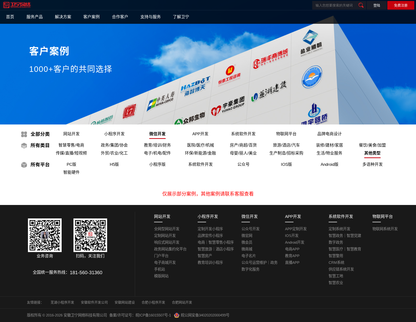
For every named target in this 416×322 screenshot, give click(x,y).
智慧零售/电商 (71, 145)
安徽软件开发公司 (94, 302)
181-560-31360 (86, 272)
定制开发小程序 (210, 229)
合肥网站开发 (182, 302)
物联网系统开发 (385, 229)
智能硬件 (71, 172)
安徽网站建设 (125, 302)
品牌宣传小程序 (210, 236)
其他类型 (372, 153)
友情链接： (35, 302)
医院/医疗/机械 (200, 145)
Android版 (329, 164)
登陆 (376, 5)
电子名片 (248, 256)
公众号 (243, 164)
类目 (40, 145)
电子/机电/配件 (157, 153)
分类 (40, 134)
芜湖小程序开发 (62, 302)
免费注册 (401, 5)
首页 (10, 17)
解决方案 (63, 17)
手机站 (159, 269)
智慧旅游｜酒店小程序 (216, 249)
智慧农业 (336, 283)
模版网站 (161, 276)
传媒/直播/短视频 (71, 153)
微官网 (246, 236)
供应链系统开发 (341, 269)
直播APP (292, 262)
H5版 (114, 164)
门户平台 (161, 256)
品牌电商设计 (329, 134)
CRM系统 (336, 262)
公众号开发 (250, 229)
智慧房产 (205, 256)
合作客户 (120, 17)
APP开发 (200, 134)
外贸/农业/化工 (114, 153)
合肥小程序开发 (153, 302)
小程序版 (157, 164)
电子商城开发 (165, 262)
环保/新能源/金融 (200, 153)
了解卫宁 (181, 17)
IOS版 (286, 164)
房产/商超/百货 (243, 145)
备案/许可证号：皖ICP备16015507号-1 (140, 315)
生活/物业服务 (329, 153)
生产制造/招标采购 (286, 153)
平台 (40, 164)
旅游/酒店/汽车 (286, 145)
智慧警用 (336, 256)
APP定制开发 (296, 229)
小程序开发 (114, 134)
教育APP (292, 256)
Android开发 (294, 242)
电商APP (292, 249)
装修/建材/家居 (329, 145)
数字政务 (336, 242)
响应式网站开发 (166, 242)
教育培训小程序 (210, 262)
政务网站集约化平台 (170, 249)
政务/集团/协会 (114, 145)
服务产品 (34, 17)
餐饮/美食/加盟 (372, 145)
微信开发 (157, 134)
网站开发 (71, 134)
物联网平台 (286, 134)
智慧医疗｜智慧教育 (345, 249)
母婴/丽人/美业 (243, 153)
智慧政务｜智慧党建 (345, 236)
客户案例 (91, 17)
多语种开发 (372, 164)
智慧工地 (336, 276)
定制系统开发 (339, 229)
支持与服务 (150, 17)
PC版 (71, 164)
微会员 (246, 242)
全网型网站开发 (166, 229)
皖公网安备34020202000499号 (205, 315)
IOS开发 (292, 236)
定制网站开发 (165, 236)
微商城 (246, 249)
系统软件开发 (243, 134)
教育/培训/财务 (157, 145)
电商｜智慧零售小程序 (216, 242)
